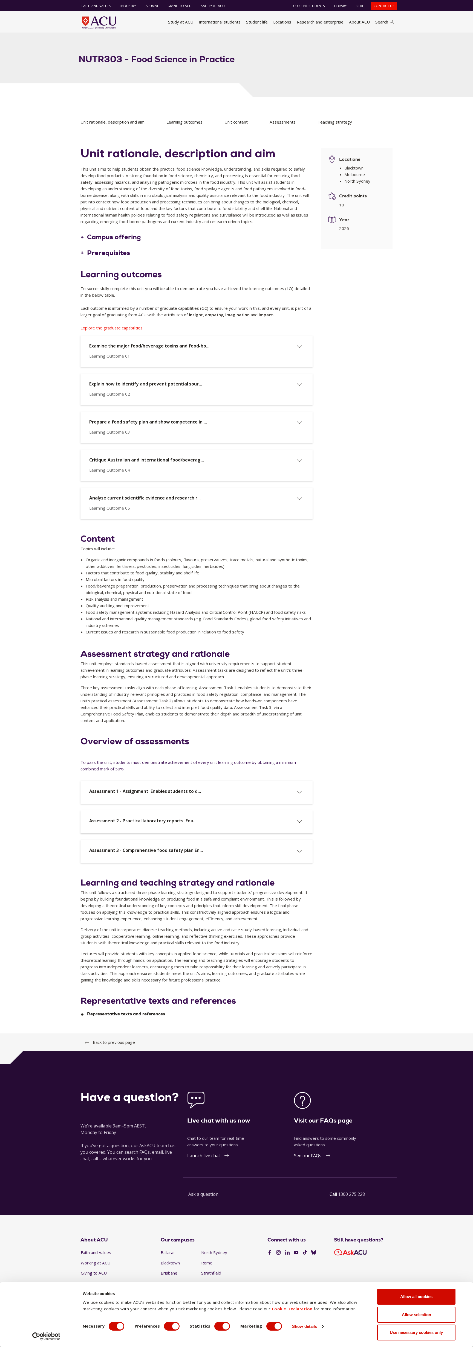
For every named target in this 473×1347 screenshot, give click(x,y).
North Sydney (214, 1252)
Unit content (236, 122)
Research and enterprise (320, 22)
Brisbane (169, 1273)
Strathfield (211, 1273)
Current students (309, 6)
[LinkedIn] (287, 1252)
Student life (257, 22)
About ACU (359, 22)
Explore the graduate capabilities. (111, 328)
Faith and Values (96, 6)
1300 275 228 (351, 1194)
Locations (282, 22)
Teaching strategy (335, 122)
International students (220, 22)
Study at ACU (180, 22)
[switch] (172, 1326)
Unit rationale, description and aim (112, 122)
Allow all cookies (416, 1296)
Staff (360, 6)
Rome (206, 1263)
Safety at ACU (213, 6)
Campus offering (114, 237)
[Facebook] (269, 1252)
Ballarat (168, 1252)
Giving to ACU (180, 6)
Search (381, 22)
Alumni (152, 6)
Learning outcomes (184, 122)
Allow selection (416, 1314)
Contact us (384, 6)
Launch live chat (203, 1156)
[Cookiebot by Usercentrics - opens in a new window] (46, 1336)
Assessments (283, 122)
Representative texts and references (126, 1014)
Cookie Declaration (292, 1308)
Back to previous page (114, 1042)
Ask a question (203, 1194)
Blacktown (170, 1263)
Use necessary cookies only (416, 1332)
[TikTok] (305, 1252)
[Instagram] (278, 1252)
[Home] (99, 22)
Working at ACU (95, 1263)
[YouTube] (296, 1252)
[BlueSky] (313, 1252)
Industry (128, 6)
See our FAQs (307, 1156)
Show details (304, 1326)
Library (340, 6)
